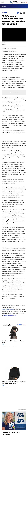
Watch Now (23, 2)
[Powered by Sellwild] (24, 409)
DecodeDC (5, 12)
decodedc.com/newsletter (9, 315)
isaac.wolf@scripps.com (8, 309)
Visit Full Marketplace (21, 324)
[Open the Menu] (2, 2)
